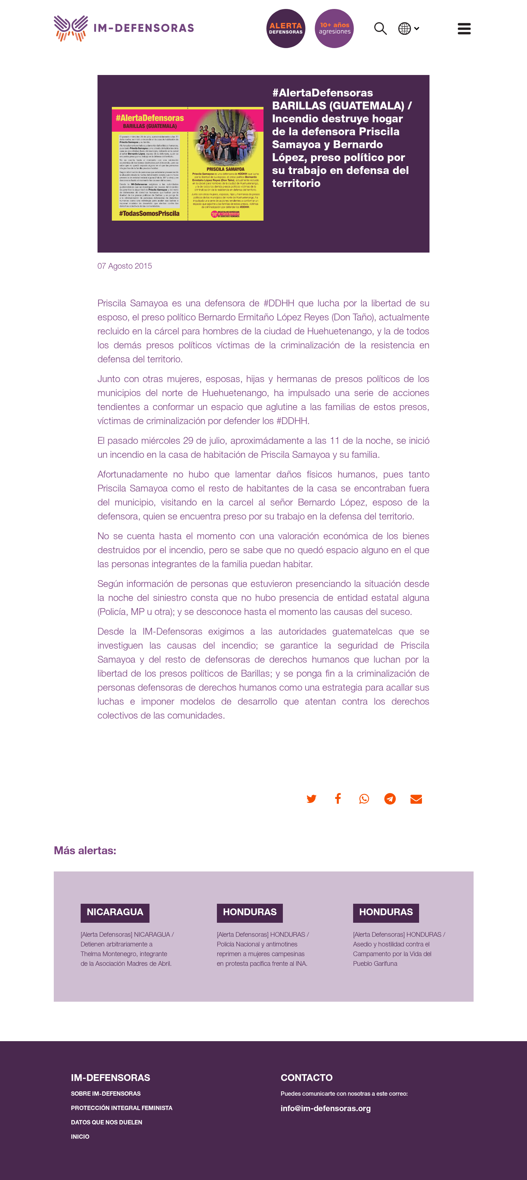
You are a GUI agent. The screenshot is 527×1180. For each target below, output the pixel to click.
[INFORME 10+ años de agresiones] (334, 28)
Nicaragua (115, 913)
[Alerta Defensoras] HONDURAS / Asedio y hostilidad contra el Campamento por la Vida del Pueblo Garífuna (399, 950)
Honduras (250, 913)
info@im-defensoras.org (326, 1109)
